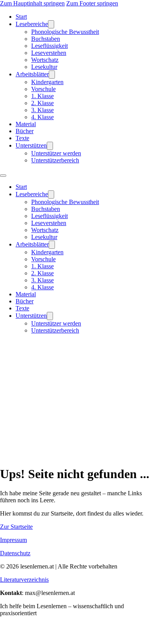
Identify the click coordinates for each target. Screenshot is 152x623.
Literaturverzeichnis (24, 579)
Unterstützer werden (56, 153)
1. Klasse (42, 96)
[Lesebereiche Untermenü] (51, 24)
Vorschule (43, 89)
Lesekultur (44, 66)
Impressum (13, 540)
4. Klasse (42, 117)
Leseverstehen (48, 52)
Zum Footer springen (92, 3)
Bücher (25, 131)
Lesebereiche (32, 24)
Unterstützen (31, 145)
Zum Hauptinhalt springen (32, 3)
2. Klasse (42, 103)
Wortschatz (44, 59)
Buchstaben (45, 38)
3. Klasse (42, 110)
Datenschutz (15, 553)
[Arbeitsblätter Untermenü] (52, 74)
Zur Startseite (16, 526)
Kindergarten (47, 82)
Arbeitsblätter (32, 74)
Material (26, 124)
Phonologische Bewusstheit (65, 31)
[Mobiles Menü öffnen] (3, 175)
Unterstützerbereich (55, 160)
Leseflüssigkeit (49, 45)
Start (21, 16)
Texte (22, 138)
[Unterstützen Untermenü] (50, 146)
